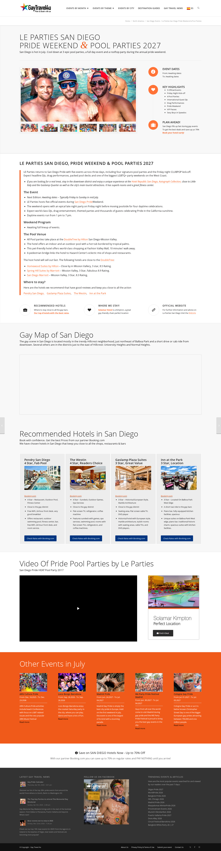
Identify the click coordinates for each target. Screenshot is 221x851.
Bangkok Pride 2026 (157, 795)
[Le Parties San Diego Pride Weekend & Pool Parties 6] (108, 128)
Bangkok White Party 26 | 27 (160, 824)
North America (138, 21)
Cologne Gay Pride (183, 694)
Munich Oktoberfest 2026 (159, 812)
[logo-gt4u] (40, 8)
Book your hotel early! (173, 132)
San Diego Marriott (38, 275)
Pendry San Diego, (34, 293)
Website (192, 313)
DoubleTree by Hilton (76, 239)
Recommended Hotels (50, 305)
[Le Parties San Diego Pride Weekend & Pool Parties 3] (78, 95)
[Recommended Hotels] (25, 310)
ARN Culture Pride (29, 694)
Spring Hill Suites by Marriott (43, 270)
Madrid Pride (103, 694)
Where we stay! (109, 305)
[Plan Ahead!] (153, 125)
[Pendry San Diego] (42, 478)
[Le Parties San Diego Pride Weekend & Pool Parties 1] (88, 128)
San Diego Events (153, 21)
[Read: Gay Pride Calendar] (23, 784)
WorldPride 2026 (155, 792)
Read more (24, 722)
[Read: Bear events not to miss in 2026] (23, 823)
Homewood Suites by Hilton (43, 266)
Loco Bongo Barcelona (69, 694)
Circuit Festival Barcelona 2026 (161, 821)
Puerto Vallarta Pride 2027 (159, 815)
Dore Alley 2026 (155, 818)
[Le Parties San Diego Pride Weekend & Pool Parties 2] (49, 128)
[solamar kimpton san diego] (173, 607)
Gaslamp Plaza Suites (59, 293)
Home (127, 21)
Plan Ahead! (171, 122)
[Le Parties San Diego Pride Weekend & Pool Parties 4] (127, 128)
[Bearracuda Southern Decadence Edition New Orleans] (218, 425)
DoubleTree (107, 260)
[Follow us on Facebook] (106, 823)
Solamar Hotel (105, 310)
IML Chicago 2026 (156, 799)
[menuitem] (77, 8)
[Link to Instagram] (199, 847)
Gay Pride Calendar (35, 782)
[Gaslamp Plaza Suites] (133, 478)
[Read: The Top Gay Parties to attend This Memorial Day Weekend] (23, 801)
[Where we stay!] (89, 310)
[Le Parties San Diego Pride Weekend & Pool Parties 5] (68, 128)
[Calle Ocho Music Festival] (2, 425)
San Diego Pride (84, 201)
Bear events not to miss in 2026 (40, 821)
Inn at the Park (97, 293)
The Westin (80, 293)
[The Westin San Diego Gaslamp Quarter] (88, 478)
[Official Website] (153, 310)
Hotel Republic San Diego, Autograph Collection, (156, 181)
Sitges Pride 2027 (155, 789)
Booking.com (30, 496)
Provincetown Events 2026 (160, 808)
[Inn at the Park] (179, 478)
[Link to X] (190, 847)
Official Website (174, 305)
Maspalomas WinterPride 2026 (161, 805)
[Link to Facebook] (194, 847)
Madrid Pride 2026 (156, 802)
